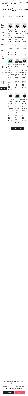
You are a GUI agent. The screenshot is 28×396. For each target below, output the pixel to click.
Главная (3, 9)
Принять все (9, 392)
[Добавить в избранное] (11, 25)
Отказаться (19, 392)
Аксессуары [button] (2, 50)
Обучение (20, 9)
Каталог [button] (9, 9)
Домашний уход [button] (2, 26)
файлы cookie (17, 381)
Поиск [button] (4, 3)
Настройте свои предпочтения (14, 388)
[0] (26, 3)
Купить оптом (14, 9)
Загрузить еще (17, 128)
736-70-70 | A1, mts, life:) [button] (11, 4)
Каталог (10, 16)
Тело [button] (2, 44)
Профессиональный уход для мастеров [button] (2, 36)
